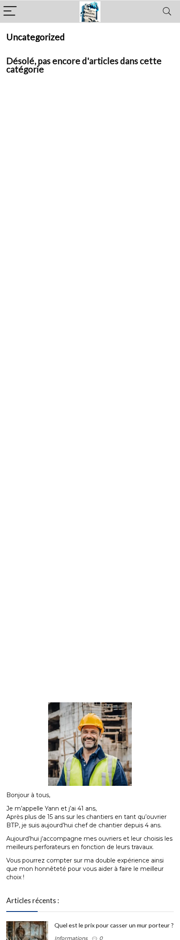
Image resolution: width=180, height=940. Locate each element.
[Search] (167, 11)
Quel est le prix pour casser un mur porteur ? (114, 925)
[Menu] (10, 11)
